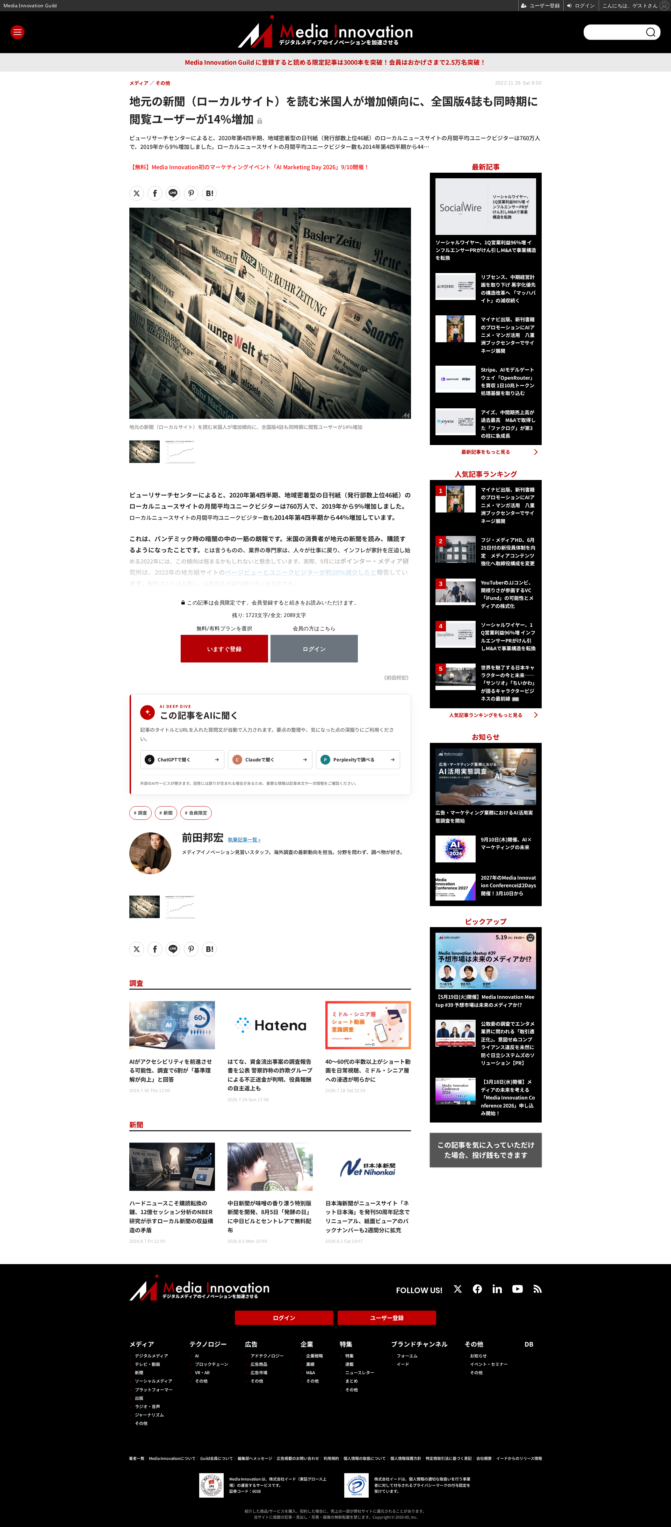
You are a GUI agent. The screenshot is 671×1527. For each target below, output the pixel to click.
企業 (307, 1343)
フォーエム (407, 1355)
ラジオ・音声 (147, 1406)
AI (197, 1355)
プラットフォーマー (154, 1389)
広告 (251, 1343)
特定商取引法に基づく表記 (449, 1458)
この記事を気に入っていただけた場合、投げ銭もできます (486, 1150)
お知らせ (478, 1355)
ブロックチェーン (211, 1364)
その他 (141, 1423)
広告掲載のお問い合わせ (298, 1458)
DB (529, 1343)
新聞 (168, 812)
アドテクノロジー (267, 1355)
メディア (141, 1343)
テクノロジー (208, 1343)
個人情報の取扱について (365, 1458)
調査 (142, 812)
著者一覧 (136, 1458)
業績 (310, 1364)
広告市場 (259, 1372)
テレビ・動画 (147, 1364)
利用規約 (331, 1458)
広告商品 (259, 1364)
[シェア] (154, 193)
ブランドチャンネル (419, 1343)
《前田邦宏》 (396, 677)
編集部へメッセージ (255, 1458)
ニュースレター (359, 1372)
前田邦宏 (203, 837)
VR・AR (202, 1372)
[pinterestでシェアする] (191, 193)
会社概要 (484, 1458)
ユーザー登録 (387, 1317)
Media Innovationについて (172, 1458)
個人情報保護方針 (405, 1458)
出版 (139, 1398)
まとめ (351, 1381)
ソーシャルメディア (153, 1381)
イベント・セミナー (489, 1364)
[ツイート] (136, 193)
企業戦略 (314, 1355)
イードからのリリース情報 (519, 1458)
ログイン (284, 1317)
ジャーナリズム (149, 1415)
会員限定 (198, 812)
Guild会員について (216, 1458)
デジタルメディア (151, 1355)
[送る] (173, 193)
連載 (349, 1364)
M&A (310, 1372)
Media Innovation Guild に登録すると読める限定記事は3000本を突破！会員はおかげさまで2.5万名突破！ (335, 62)
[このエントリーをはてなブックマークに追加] (209, 193)
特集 (346, 1343)
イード (403, 1364)
